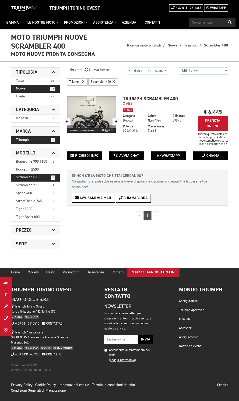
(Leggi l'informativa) (122, 360)
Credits (222, 385)
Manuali (184, 319)
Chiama (212, 156)
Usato (50, 272)
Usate (35, 96)
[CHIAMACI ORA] (6, 318)
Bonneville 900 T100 (35, 162)
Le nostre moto (41, 23)
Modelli (33, 272)
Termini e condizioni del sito (113, 385)
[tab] (35, 72)
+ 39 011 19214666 (188, 8)
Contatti (152, 23)
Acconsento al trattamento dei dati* (129, 352)
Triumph (35, 140)
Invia (145, 339)
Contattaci (54, 323)
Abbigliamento (188, 337)
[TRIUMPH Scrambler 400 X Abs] (91, 114)
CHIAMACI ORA (135, 198)
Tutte (35, 81)
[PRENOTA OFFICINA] (6, 306)
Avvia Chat (128, 156)
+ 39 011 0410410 (26, 323)
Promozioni (74, 23)
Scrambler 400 (35, 177)
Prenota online (212, 123)
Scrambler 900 (35, 185)
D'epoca (35, 118)
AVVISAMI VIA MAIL (95, 198)
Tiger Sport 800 (35, 217)
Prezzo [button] (24, 230)
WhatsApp (217, 8)
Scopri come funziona (212, 144)
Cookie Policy (45, 385)
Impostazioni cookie (74, 385)
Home (15, 272)
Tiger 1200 (35, 209)
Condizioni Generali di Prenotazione (38, 391)
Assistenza (103, 23)
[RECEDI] (6, 330)
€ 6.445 (213, 112)
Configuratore (188, 301)
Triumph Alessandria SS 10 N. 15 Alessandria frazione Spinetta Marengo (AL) (39, 337)
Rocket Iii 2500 (35, 170)
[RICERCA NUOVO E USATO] (6, 283)
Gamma (12, 23)
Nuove (35, 88)
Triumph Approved (191, 310)
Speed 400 (35, 193)
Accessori (185, 328)
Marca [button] (23, 131)
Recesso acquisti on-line (153, 272)
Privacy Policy (21, 385)
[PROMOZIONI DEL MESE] (6, 295)
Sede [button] (21, 244)
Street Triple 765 (35, 201)
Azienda (129, 23)
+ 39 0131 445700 (26, 354)
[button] (229, 22)
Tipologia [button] (26, 72)
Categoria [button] (27, 109)
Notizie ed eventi (190, 346)
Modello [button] (25, 153)
